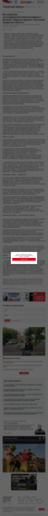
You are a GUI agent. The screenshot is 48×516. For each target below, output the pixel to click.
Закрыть (24, 262)
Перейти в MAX (24, 259)
